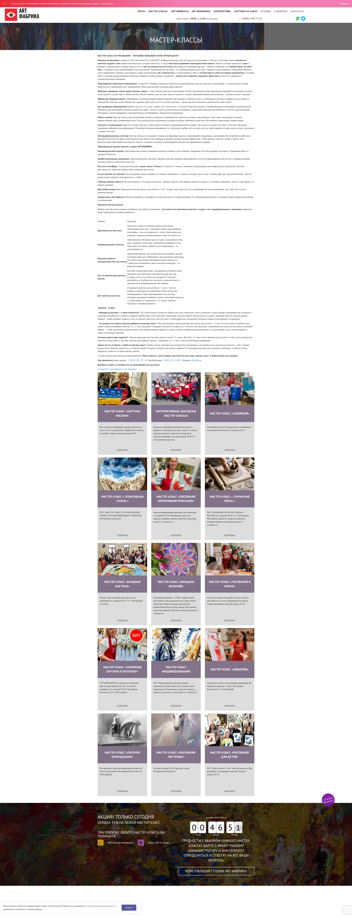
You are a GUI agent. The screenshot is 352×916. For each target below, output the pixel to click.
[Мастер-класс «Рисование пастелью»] (176, 729)
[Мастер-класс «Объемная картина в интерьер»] (122, 644)
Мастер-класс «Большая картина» (122, 584)
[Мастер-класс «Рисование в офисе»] (229, 559)
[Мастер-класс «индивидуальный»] (176, 644)
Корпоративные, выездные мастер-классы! (176, 413)
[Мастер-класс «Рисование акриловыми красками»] (176, 474)
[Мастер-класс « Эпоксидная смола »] (122, 474)
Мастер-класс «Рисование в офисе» (230, 584)
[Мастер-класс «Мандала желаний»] (176, 559)
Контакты (297, 11)
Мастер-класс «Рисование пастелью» (176, 755)
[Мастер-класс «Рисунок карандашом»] (122, 729)
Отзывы (266, 11)
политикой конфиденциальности (100, 906)
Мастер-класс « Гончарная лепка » (230, 499)
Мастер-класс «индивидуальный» (176, 669)
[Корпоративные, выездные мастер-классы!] (176, 388)
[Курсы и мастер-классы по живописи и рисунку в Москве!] (44, 15)
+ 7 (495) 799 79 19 (250, 18)
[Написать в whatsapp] (297, 18)
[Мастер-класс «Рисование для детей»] (229, 729)
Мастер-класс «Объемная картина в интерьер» (122, 669)
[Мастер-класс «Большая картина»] (122, 559)
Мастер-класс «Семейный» (229, 413)
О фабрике (281, 11)
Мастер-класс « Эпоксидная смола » (122, 499)
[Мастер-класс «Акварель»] (229, 644)
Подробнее (344, 3)
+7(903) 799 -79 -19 (137, 360)
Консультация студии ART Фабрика (216, 871)
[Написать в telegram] (303, 18)
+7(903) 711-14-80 (172, 360)
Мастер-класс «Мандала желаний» (176, 584)
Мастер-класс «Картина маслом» (122, 413)
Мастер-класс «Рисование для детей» (229, 755)
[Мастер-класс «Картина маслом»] (122, 388)
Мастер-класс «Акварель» (230, 669)
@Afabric (195, 360)
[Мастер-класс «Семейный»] (229, 388)
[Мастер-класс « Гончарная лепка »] (229, 474)
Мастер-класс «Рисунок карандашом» (122, 755)
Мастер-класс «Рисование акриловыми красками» (176, 499)
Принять (129, 907)
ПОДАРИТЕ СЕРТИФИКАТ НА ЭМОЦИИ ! (117, 369)
